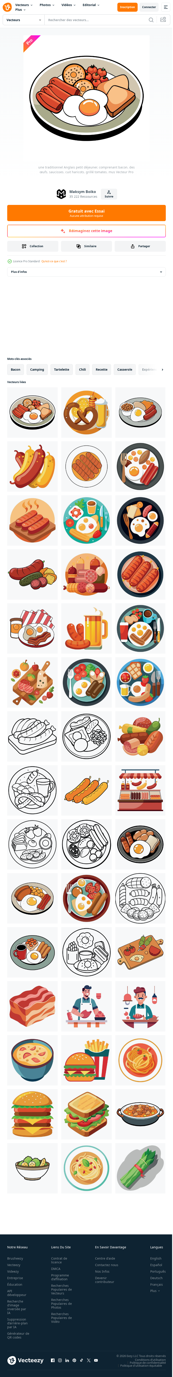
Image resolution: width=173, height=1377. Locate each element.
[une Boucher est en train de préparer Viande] (86, 1006)
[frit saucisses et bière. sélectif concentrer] (86, 628)
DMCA (54, 1269)
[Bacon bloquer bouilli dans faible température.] (32, 1006)
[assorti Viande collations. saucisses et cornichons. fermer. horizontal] (32, 574)
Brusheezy (15, 1258)
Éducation (14, 1284)
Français (153, 1284)
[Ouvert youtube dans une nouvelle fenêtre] (96, 1360)
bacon (15, 369)
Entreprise (15, 1278)
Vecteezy (13, 1265)
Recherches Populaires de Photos (60, 1304)
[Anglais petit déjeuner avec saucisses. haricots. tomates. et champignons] (86, 682)
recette (101, 369)
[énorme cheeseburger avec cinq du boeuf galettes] (32, 1114)
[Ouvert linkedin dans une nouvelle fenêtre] (67, 1360)
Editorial (89, 5)
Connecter (149, 7)
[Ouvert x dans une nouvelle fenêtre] (89, 1360)
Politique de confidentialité (144, 1362)
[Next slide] (155, 369)
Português (154, 1271)
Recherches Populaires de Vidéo (60, 1318)
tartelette (61, 369)
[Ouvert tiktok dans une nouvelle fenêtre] (81, 1360)
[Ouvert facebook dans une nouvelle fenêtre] (53, 1360)
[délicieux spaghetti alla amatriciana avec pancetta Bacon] (140, 1060)
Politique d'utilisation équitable (138, 1365)
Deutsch (153, 1278)
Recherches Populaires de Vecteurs (60, 1289)
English (152, 1258)
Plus (18, 9)
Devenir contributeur (102, 1280)
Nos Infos (100, 1271)
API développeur (16, 1293)
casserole (124, 369)
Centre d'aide (103, 1258)
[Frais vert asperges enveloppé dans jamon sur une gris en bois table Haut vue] (140, 1168)
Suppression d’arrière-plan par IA (17, 1323)
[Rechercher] (151, 19)
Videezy (13, 1271)
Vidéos (66, 5)
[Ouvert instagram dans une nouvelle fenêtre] (60, 1360)
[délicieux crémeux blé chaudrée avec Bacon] (32, 1060)
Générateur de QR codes (16, 1335)
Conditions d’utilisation (147, 1359)
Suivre (109, 196)
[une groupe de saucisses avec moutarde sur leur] (32, 466)
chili (82, 369)
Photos (45, 5)
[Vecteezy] (7, 7)
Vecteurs (22, 5)
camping (37, 369)
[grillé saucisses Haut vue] (86, 466)
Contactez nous (104, 1265)
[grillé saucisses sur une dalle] (32, 520)
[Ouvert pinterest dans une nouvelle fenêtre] (74, 1360)
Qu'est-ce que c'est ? (54, 261)
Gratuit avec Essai (86, 213)
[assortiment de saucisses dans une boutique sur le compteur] (140, 790)
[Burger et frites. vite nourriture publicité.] (86, 1060)
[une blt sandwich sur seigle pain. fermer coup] (86, 1114)
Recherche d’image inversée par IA (16, 1307)
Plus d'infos (19, 272)
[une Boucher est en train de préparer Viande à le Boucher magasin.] (140, 1006)
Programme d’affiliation (59, 1277)
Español (153, 1265)
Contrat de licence (58, 1260)
